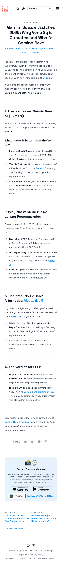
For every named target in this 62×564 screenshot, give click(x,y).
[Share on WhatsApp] (46, 442)
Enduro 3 (41, 168)
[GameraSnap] (6, 9)
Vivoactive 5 (33, 300)
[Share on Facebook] (39, 442)
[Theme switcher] (23, 8)
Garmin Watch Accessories (19, 421)
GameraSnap (47, 550)
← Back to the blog (14, 528)
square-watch (47, 48)
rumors (35, 52)
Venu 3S (28, 391)
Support (23, 554)
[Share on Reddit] (25, 442)
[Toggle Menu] (57, 8)
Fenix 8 (48, 77)
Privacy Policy (36, 554)
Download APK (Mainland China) (40, 496)
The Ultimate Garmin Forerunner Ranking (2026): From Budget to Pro (18, 518)
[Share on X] (32, 442)
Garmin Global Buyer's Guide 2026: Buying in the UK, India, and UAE (43, 518)
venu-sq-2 (31, 48)
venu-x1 (19, 48)
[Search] (17, 8)
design (24, 52)
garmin (9, 48)
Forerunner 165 (44, 391)
